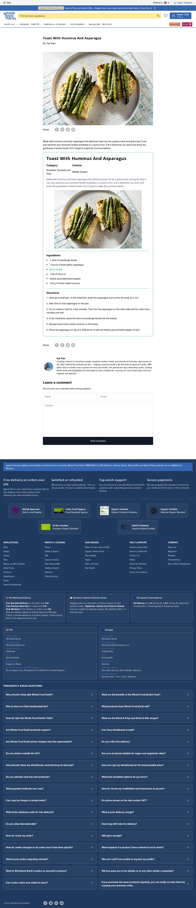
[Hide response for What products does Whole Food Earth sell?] (188, 706)
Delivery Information (139, 547)
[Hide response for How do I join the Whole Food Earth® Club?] (92, 718)
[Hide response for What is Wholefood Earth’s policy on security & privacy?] (92, 871)
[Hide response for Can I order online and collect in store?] (92, 882)
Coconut (7, 572)
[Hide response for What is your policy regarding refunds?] (92, 859)
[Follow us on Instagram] (56, 903)
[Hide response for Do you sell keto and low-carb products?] (92, 777)
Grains (6, 555)
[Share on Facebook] (57, 130)
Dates (6, 580)
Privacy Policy (136, 567)
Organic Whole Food (94, 551)
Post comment (98, 440)
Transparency (174, 559)
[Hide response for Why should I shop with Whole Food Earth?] (92, 694)
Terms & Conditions (138, 572)
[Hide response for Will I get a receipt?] (188, 835)
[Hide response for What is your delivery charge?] (188, 812)
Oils (46, 555)
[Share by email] (73, 130)
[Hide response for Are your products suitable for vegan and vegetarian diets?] (188, 753)
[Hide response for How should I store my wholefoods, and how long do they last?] (92, 765)
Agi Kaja (51, 43)
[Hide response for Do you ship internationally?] (92, 824)
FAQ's (132, 559)
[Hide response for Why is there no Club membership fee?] (92, 706)
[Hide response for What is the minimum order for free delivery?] (92, 812)
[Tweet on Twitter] (68, 130)
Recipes (107, 24)
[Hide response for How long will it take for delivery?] (188, 824)
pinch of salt (56, 269)
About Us (172, 547)
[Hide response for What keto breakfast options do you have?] (188, 777)
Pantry (35, 24)
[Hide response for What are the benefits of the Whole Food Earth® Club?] (188, 694)
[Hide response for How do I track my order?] (92, 835)
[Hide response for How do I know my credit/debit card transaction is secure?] (188, 788)
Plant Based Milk (52, 563)
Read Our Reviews (138, 563)
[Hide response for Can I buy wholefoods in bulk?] (188, 730)
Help (9, 2)
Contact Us (135, 555)
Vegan (88, 559)
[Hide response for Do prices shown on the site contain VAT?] (188, 800)
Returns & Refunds (138, 551)
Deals (173, 24)
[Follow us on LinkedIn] (62, 903)
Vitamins (49, 572)
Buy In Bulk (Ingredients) (179, 563)
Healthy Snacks (52, 567)
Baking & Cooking (55, 24)
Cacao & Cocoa (52, 559)
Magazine (94, 24)
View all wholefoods (12, 584)
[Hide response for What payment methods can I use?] (92, 788)
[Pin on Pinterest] (62, 130)
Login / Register (185, 2)
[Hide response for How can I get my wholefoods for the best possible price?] (188, 765)
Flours (48, 547)
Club (185, 24)
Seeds (6, 551)
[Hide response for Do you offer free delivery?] (188, 741)
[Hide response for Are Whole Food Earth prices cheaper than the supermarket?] (92, 741)
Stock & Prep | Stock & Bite (97, 547)
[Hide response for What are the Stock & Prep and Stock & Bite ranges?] (188, 718)
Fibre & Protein (92, 563)
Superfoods (8, 576)
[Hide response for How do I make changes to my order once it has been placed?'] (92, 847)
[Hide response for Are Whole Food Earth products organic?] (92, 730)
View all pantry (51, 576)
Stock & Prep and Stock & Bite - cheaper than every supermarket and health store (94, 8)
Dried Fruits (8, 567)
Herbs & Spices (52, 551)
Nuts (5, 547)
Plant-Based (90, 555)
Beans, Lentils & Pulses (14, 563)
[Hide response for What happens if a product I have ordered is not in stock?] (188, 847)
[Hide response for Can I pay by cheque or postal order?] (92, 800)
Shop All (9, 24)
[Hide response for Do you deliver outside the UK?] (92, 753)
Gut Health (90, 567)
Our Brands (77, 24)
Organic (24, 24)
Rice (5, 559)
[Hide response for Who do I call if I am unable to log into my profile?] (188, 859)
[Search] (158, 16)
